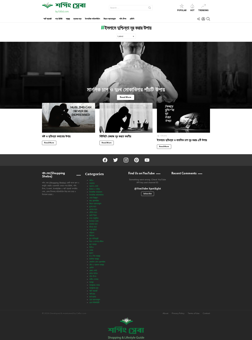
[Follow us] (198, 19)
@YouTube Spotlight (147, 188)
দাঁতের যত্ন (93, 227)
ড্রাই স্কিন (93, 215)
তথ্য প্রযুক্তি (93, 218)
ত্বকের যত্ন (77, 19)
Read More (49, 143)
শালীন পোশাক (93, 279)
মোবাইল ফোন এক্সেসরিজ (97, 262)
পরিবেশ (91, 232)
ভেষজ (91, 250)
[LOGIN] (203, 19)
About (165, 313)
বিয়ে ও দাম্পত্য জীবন (96, 241)
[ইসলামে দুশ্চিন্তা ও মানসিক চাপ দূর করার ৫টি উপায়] (183, 118)
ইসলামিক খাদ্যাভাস (95, 192)
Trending (203, 10)
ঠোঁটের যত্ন (93, 212)
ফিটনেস (91, 235)
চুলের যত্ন (92, 206)
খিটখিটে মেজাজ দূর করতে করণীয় (115, 136)
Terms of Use (193, 313)
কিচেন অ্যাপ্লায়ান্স (110, 19)
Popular (182, 10)
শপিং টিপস (122, 19)
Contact (206, 313)
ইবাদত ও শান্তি (94, 189)
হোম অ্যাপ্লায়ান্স (94, 299)
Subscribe (147, 194)
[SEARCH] (208, 19)
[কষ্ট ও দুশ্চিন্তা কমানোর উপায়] (68, 118)
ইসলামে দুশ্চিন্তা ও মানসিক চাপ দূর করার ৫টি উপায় (182, 140)
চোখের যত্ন (93, 209)
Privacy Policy (178, 313)
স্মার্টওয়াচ (92, 294)
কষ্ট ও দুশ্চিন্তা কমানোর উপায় (56, 136)
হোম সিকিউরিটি (94, 302)
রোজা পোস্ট (93, 270)
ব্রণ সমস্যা (93, 244)
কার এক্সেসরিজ (94, 200)
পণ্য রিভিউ (58, 19)
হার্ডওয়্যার (92, 296)
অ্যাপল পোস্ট (93, 186)
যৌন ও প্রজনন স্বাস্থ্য (96, 264)
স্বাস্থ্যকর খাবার (94, 285)
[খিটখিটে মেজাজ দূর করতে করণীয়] (126, 118)
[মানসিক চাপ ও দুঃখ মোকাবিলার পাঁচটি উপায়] (126, 75)
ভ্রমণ (91, 253)
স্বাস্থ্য (68, 19)
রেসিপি (132, 19)
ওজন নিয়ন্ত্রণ (93, 198)
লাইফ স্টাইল (93, 273)
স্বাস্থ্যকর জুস (93, 288)
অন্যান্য (91, 183)
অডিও (91, 180)
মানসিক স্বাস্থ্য (94, 259)
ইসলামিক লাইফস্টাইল (92, 19)
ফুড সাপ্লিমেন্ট (93, 238)
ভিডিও (91, 247)
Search (150, 8)
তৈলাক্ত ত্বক (93, 221)
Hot (192, 10)
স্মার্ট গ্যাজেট (47, 19)
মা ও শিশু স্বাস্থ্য (94, 256)
